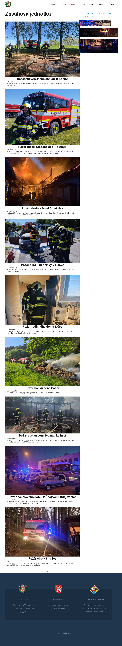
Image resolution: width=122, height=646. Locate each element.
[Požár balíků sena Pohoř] (42, 361)
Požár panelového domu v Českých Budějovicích (42, 497)
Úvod (53, 4)
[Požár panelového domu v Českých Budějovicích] (42, 470)
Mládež (82, 4)
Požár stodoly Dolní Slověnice (42, 208)
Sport (91, 4)
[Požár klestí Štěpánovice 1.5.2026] (42, 117)
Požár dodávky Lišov (95, 22)
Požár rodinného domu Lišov (42, 326)
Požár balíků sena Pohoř (42, 388)
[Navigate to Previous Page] (29, 572)
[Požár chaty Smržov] (42, 531)
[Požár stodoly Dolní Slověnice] (42, 181)
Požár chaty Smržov (42, 558)
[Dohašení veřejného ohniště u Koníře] (42, 49)
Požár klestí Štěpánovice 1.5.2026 (42, 147)
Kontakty (111, 4)
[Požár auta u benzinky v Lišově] (42, 241)
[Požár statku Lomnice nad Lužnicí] (42, 415)
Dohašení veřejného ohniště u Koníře (42, 79)
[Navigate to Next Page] (57, 572)
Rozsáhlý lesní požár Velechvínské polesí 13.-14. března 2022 (98, 45)
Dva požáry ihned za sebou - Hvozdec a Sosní (98, 31)
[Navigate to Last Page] (61, 572)
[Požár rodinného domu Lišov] (42, 300)
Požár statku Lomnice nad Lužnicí (42, 435)
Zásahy (73, 4)
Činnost (101, 4)
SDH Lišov (62, 4)
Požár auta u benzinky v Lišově (42, 265)
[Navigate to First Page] (24, 572)
